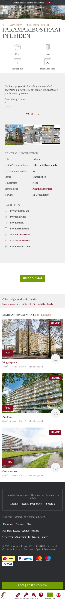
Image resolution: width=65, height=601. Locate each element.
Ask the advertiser (42, 188)
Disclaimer (29, 549)
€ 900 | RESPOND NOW (32, 585)
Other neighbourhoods (44, 165)
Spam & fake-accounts (46, 549)
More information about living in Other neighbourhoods (27, 304)
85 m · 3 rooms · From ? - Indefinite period (22, 475)
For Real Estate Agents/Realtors (20, 530)
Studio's (50, 503)
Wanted (34, 598)
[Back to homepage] (3, 596)
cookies (23, 3)
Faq (29, 524)
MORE (30, 113)
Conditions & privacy (12, 549)
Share (55, 323)
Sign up (18, 598)
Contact (20, 524)
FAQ (41, 598)
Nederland (52, 546)
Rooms (14, 503)
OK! (49, 2)
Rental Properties (32, 503)
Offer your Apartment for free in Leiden (25, 536)
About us (7, 524)
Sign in (26, 598)
